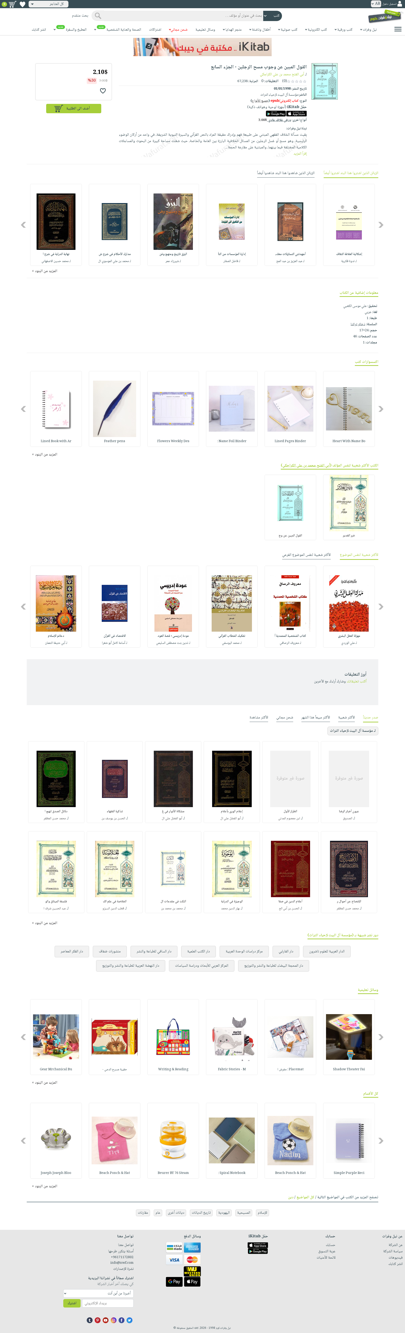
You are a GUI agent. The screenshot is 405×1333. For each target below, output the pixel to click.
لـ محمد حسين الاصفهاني (56, 261)
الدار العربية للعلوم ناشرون (327, 951)
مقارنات (143, 1213)
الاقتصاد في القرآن (115, 636)
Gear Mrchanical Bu (56, 1069)
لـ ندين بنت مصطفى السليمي (173, 643)
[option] (349, 225)
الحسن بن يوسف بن (113, 818)
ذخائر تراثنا (358, 324)
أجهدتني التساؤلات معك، (290, 254)
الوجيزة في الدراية (232, 901)
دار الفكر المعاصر (72, 951)
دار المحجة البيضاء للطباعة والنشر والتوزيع (273, 966)
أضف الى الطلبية (78, 109)
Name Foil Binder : (232, 441)
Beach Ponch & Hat (290, 1173)
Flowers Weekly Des (173, 441)
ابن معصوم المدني (289, 818)
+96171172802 (122, 1257)
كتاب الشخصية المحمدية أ (290, 636)
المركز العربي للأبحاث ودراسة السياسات (201, 966)
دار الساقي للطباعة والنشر (154, 951)
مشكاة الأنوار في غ (173, 811)
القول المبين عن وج (290, 536)
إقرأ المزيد (300, 154)
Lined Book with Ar (56, 441)
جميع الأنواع (260, 101)
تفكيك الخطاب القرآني (231, 636)
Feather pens (114, 441)
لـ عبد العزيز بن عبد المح (290, 261)
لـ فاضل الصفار (231, 261)
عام (158, 1213)
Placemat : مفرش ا (291, 1069)
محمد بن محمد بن (172, 908)
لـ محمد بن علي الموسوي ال (114, 261)
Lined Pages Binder (290, 441)
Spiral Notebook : (231, 1173)
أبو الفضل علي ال (230, 818)
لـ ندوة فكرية (349, 261)
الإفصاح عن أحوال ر (349, 901)
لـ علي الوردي (349, 643)
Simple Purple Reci (349, 1173)
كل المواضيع (305, 1197)
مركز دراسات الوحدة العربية (244, 951)
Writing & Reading (173, 1069)
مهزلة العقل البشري (349, 636)
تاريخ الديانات (201, 1213)
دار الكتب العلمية (198, 951)
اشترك (72, 1303)
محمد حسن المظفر (55, 818)
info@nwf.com (122, 1263)
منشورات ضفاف (110, 951)
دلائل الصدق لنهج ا (56, 811)
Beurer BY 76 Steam (173, 1173)
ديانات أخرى (176, 1213)
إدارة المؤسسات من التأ (232, 254)
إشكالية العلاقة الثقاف (349, 254)
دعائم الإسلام (56, 636)
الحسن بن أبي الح (289, 908)
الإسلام (262, 1213)
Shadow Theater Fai (349, 1069)
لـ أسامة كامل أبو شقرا (114, 643)
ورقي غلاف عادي (274, 120)
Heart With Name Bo (349, 441)
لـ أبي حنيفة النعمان (56, 643)
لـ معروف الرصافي (290, 643)
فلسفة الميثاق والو (56, 901)
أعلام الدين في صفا (290, 901)
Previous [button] (381, 225)
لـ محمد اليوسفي (232, 643)
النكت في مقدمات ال (173, 901)
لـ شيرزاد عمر (173, 261)
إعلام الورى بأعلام (232, 811)
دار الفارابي (286, 951)
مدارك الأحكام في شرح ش (115, 254)
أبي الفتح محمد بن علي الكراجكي (282, 74)
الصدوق (347, 818)
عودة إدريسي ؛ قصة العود (173, 636)
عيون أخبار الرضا (349, 811)
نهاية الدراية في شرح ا (56, 254)
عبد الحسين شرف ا (55, 908)
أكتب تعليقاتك (357, 681)
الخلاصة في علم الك (115, 901)
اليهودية (224, 1213)
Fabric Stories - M (232, 1069)
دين (290, 1197)
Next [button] (24, 225)
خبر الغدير (349, 536)
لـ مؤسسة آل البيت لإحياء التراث (353, 731)
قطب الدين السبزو (113, 908)
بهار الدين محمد (230, 908)
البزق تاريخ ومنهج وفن (173, 254)
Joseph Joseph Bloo (56, 1173)
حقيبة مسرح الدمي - (114, 1069)
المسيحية (243, 1213)
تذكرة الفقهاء (115, 811)
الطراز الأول (290, 811)
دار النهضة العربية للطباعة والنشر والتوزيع (130, 966)
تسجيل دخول (389, 4)
